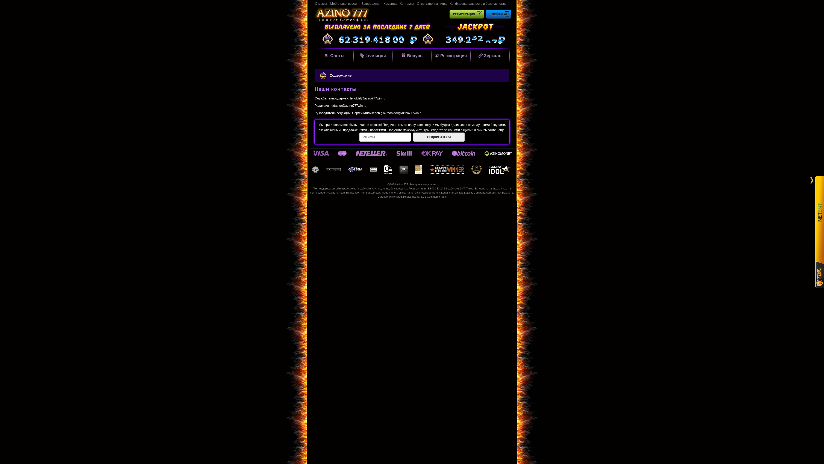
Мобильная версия (344, 3)
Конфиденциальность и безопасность (478, 3)
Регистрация (464, 14)
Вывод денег (371, 3)
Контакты (407, 3)
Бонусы (415, 55)
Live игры (375, 55)
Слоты (337, 55)
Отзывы (321, 3)
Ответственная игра (432, 3)
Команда (390, 3)
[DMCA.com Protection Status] (403, 169)
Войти (497, 14)
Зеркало (492, 55)
